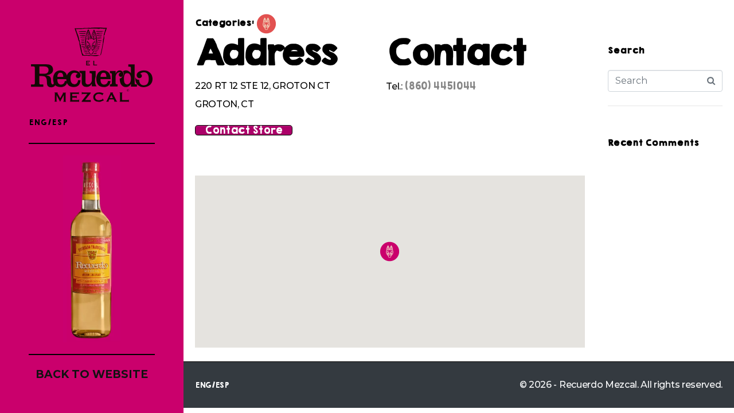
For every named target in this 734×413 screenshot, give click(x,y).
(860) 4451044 (440, 86)
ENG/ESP (48, 122)
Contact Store (244, 130)
